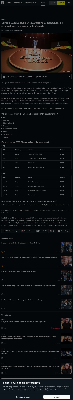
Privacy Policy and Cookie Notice (49, 390)
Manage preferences (23, 397)
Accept (56, 397)
